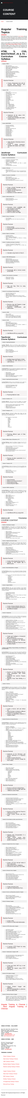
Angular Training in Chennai (13, 1004)
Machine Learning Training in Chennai (11, 1066)
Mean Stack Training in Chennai (10, 1073)
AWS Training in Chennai (8, 1061)
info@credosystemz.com (9, 1034)
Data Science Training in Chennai (10, 1058)
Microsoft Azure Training (8, 1084)
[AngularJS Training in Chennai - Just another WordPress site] (7, 3)
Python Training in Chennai (9, 1056)
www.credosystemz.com (9, 1035)
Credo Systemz (21, 36)
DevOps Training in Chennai (9, 1079)
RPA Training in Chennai (8, 1076)
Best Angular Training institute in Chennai (13, 44)
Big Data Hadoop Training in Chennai (11, 1064)
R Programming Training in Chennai (11, 1081)
